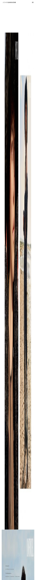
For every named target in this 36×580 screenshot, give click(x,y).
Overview (17, 576)
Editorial (7, 576)
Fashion (12, 576)
